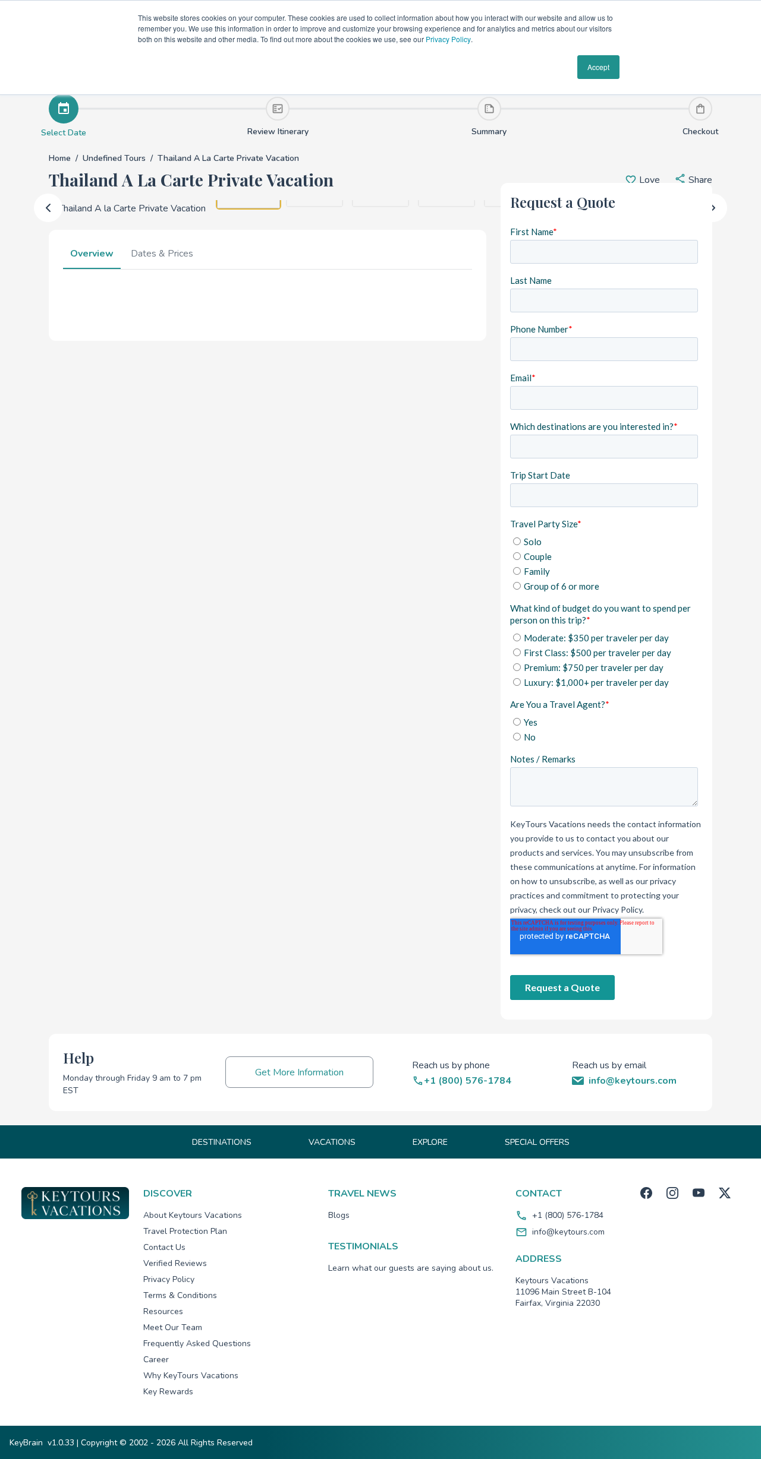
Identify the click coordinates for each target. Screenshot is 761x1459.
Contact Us (164, 1247)
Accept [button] (598, 67)
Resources (163, 1311)
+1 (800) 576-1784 (567, 1215)
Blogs (339, 1215)
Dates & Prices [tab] (162, 253)
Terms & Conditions (180, 1295)
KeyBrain (26, 1442)
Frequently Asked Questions (197, 1343)
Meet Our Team (172, 1327)
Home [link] (60, 158)
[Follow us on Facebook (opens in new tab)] (646, 1193)
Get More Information (299, 1072)
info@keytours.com (568, 1232)
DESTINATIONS (221, 1142)
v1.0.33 (61, 1442)
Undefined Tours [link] (114, 158)
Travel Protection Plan (185, 1231)
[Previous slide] (48, 208)
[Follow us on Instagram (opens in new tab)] (672, 1193)
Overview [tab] (92, 253)
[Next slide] (713, 208)
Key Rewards (168, 1391)
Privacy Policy (448, 39)
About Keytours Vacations (192, 1215)
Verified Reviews (175, 1263)
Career (156, 1359)
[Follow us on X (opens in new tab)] (725, 1193)
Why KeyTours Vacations (190, 1375)
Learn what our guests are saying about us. (410, 1268)
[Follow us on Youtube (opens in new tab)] (699, 1193)
